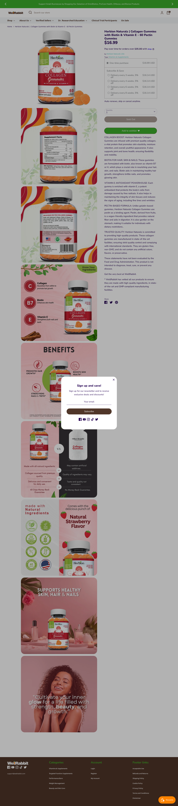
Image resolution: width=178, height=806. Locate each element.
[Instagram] (88, 419)
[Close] (113, 379)
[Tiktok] (92, 419)
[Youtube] (84, 419)
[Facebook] (80, 419)
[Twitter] (96, 419)
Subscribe (89, 411)
